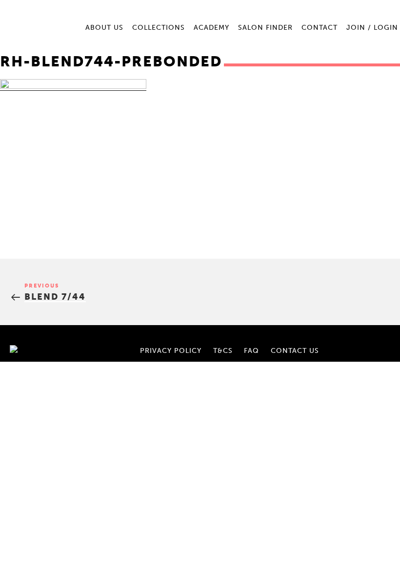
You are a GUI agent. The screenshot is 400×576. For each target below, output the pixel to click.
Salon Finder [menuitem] (265, 27)
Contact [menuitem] (319, 27)
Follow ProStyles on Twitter (377, 350)
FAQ (251, 351)
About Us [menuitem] (104, 27)
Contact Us (295, 351)
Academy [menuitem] (211, 27)
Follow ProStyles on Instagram (377, 338)
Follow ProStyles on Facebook (361, 338)
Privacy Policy (170, 351)
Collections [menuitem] (158, 27)
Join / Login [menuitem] (372, 27)
